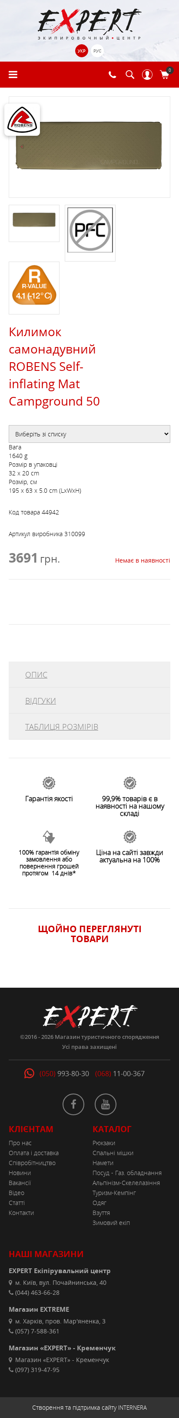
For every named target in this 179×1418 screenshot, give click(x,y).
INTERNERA (132, 1407)
